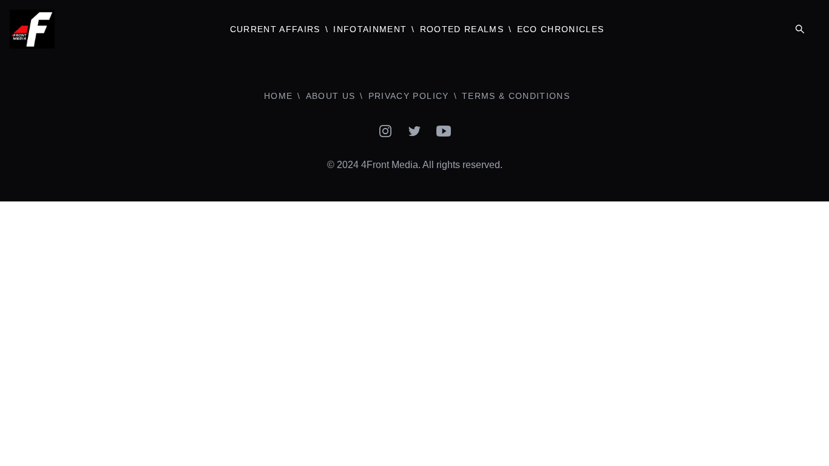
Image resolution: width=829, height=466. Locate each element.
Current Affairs (275, 29)
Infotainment (370, 29)
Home (278, 96)
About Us (331, 96)
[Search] (800, 29)
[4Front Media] (104, 29)
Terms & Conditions (516, 96)
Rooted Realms (462, 29)
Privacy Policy (408, 96)
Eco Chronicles (560, 29)
